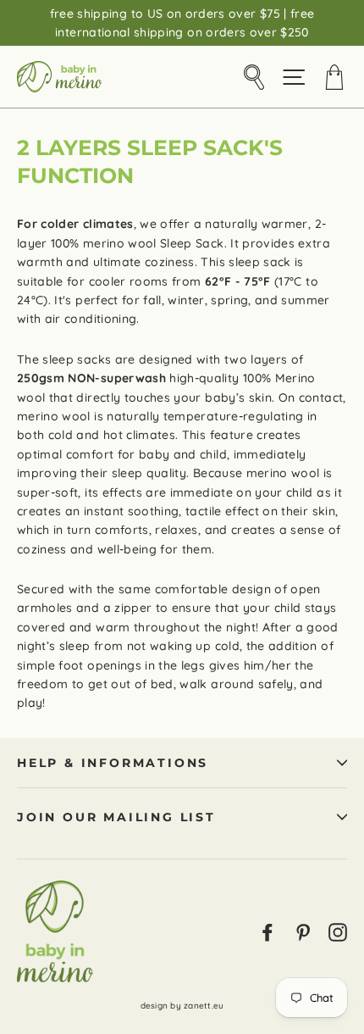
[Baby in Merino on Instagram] (337, 931)
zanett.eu (203, 1005)
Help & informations (112, 762)
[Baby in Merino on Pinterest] (303, 931)
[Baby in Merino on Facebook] (267, 931)
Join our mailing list (116, 817)
